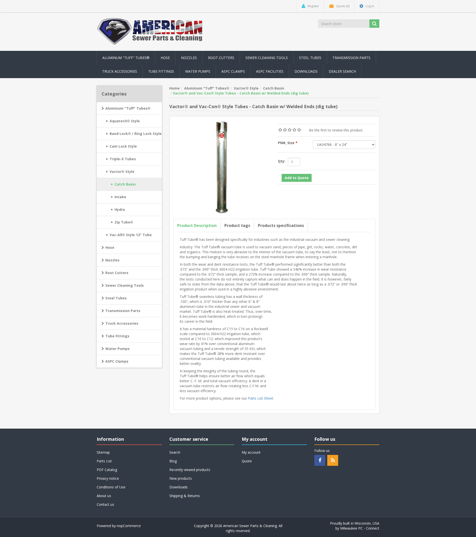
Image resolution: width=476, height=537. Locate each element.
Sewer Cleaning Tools (124, 285)
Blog (173, 461)
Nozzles (112, 260)
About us (104, 495)
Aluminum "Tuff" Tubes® (127, 108)
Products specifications (281, 225)
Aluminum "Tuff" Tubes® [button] (125, 57)
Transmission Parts (122, 310)
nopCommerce (129, 525)
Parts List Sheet (260, 398)
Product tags (237, 225)
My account (251, 452)
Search (174, 452)
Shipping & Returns (184, 495)
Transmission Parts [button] (351, 57)
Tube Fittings (117, 336)
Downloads (306, 71)
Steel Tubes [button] (310, 57)
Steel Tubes (116, 298)
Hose (109, 247)
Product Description (197, 225)
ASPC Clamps (116, 361)
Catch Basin (125, 184)
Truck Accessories (121, 323)
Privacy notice (108, 478)
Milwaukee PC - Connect (359, 528)
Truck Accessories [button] (119, 71)
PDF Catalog (107, 469)
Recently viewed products (189, 469)
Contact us (105, 504)
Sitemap (103, 452)
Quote (247, 461)
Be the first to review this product (336, 130)
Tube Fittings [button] (161, 71)
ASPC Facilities (269, 71)
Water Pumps (117, 348)
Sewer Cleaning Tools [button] (266, 57)
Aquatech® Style (125, 121)
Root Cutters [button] (221, 57)
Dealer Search (342, 71)
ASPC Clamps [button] (233, 71)
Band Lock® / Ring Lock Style (136, 133)
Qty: (281, 161)
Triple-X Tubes (123, 159)
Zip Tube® (124, 222)
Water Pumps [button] (197, 71)
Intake (120, 196)
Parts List (104, 461)
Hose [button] (165, 57)
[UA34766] (222, 166)
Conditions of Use (111, 487)
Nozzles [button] (189, 57)
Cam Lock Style (123, 146)
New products (180, 478)
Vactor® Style (122, 171)
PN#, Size (287, 142)
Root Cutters (116, 272)
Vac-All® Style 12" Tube (131, 234)
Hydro (120, 209)
